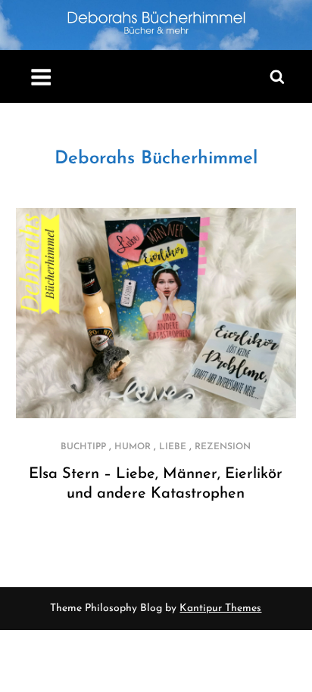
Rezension (223, 447)
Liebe (172, 447)
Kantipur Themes (220, 608)
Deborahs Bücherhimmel (156, 159)
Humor (132, 447)
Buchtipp (83, 447)
